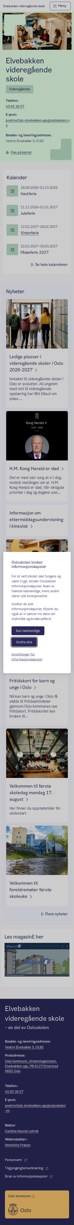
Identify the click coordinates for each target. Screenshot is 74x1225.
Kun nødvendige (28, 630)
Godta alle (24, 642)
